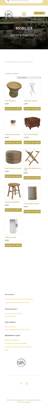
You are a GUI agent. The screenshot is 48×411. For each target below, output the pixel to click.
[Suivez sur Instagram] (26, 383)
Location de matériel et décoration (19, 299)
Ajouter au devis (13, 109)
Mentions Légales (12, 340)
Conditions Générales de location (18, 347)
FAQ (6, 350)
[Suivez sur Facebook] (21, 383)
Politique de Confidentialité (16, 343)
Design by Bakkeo (33, 400)
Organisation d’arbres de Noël (17, 302)
